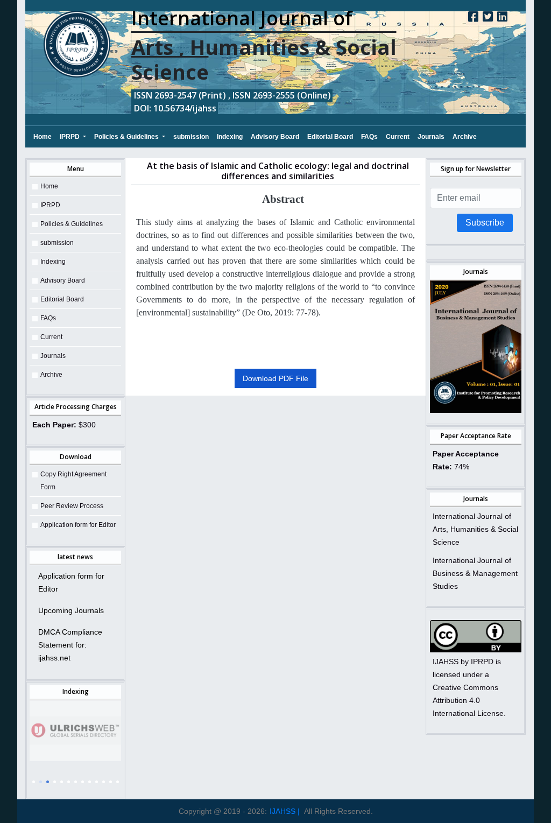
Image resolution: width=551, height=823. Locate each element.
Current (397, 136)
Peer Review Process (71, 506)
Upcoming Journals (71, 610)
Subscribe (484, 222)
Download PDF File (275, 378)
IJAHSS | (285, 811)
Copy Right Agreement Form (73, 480)
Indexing (230, 136)
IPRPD (70, 136)
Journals (431, 136)
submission (191, 136)
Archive (465, 136)
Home (42, 136)
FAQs (369, 136)
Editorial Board (330, 136)
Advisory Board (275, 136)
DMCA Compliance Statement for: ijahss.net (70, 645)
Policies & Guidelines (127, 136)
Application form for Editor (78, 525)
